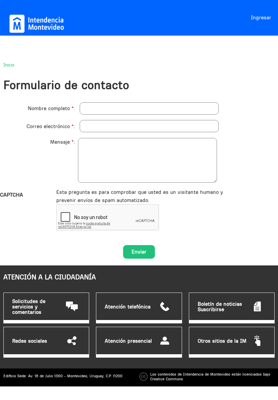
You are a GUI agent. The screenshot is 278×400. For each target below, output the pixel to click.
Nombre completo (51, 108)
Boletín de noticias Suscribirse (220, 306)
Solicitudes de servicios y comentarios (28, 307)
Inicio (8, 64)
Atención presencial (128, 341)
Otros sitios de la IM (222, 341)
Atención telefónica (128, 306)
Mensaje (62, 142)
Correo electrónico (50, 126)
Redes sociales (29, 341)
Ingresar (261, 17)
